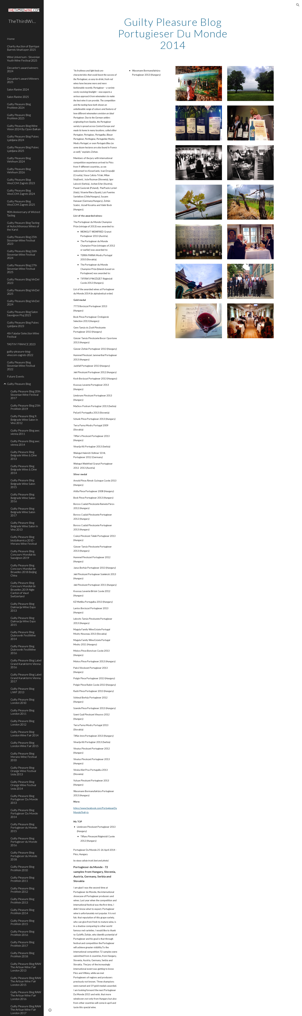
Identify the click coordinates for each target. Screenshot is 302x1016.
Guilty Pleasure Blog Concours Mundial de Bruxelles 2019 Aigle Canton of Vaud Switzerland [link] (23, 589)
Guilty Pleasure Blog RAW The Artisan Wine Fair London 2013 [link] (25, 967)
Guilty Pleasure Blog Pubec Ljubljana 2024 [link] (23, 138)
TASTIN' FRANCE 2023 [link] (21, 344)
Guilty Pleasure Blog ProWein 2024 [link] (19, 105)
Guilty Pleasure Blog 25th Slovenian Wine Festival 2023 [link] (22, 240)
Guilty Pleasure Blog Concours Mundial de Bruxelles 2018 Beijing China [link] (23, 570)
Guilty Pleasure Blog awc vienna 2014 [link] (25, 442)
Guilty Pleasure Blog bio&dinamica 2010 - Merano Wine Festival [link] (23, 540)
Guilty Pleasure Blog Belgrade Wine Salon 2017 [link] (22, 512)
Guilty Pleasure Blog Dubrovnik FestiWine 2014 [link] (23, 635)
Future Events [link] (15, 376)
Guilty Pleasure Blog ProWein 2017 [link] (22, 943)
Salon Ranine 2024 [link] (18, 89)
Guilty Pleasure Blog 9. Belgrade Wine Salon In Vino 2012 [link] (24, 419)
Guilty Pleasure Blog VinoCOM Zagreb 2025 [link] (21, 202)
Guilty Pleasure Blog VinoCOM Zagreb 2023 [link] (21, 181)
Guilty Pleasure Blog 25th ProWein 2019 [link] (25, 407)
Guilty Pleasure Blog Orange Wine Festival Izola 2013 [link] (23, 771)
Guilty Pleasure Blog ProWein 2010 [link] (22, 868)
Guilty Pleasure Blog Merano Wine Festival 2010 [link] (23, 757)
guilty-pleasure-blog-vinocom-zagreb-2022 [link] (20, 353)
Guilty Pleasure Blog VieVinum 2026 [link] (19, 170)
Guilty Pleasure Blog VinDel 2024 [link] (23, 302)
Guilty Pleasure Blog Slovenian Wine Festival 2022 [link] (21, 366)
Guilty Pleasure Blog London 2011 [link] (22, 712)
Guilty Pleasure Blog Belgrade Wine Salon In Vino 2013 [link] (24, 526)
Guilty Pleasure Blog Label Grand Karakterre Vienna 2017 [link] (25, 678)
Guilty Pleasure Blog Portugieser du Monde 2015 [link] (23, 827)
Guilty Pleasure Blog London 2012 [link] (22, 722)
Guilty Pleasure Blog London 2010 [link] (22, 701)
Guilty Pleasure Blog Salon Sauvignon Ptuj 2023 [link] (22, 313)
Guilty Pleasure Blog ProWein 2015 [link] (22, 922)
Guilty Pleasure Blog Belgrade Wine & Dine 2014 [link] (23, 469)
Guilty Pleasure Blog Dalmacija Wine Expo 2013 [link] (23, 607)
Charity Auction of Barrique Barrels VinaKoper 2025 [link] (23, 48)
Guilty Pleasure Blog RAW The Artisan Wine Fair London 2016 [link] (25, 995)
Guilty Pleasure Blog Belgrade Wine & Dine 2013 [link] (23, 455)
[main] (172, 33)
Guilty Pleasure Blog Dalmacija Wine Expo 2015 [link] (23, 621)
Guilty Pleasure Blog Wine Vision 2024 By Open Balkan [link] (24, 127)
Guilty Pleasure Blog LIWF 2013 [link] (22, 690)
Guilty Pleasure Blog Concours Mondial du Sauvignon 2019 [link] (23, 554)
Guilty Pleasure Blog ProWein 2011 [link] (22, 879)
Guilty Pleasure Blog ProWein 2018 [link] (22, 954)
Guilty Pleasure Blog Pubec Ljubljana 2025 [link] (23, 149)
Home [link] (11, 38)
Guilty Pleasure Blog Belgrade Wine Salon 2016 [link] (22, 498)
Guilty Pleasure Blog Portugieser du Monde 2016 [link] (23, 842)
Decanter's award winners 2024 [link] (22, 69)
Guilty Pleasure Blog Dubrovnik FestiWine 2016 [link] (23, 649)
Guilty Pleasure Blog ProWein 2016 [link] (22, 933)
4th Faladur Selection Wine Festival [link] (23, 335)
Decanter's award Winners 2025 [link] (23, 80)
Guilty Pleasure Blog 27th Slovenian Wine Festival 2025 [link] (22, 268)
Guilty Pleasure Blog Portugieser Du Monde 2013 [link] (24, 799)
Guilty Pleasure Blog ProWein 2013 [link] (22, 900)
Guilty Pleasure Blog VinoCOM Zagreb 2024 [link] (21, 192)
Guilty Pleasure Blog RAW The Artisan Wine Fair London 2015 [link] (25, 981)
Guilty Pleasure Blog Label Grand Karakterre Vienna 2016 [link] (25, 664)
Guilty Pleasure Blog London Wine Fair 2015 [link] (24, 744)
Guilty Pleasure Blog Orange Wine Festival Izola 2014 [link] (23, 785)
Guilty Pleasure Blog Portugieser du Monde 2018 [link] (23, 856)
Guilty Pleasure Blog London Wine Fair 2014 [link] (24, 733)
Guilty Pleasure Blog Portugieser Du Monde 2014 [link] (24, 813)
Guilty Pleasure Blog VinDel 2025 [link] (23, 291)
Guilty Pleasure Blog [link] (19, 383)
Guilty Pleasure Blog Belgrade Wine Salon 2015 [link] (22, 483)
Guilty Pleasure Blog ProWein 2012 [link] (22, 890)
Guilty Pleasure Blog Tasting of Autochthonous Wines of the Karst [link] (23, 226)
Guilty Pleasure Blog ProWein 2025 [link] (19, 116)
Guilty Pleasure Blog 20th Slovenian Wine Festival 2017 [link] (25, 395)
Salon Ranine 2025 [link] (18, 96)
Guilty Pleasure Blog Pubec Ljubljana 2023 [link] (23, 324)
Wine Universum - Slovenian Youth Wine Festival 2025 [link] (23, 58)
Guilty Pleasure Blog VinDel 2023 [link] (23, 281)
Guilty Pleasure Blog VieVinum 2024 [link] (19, 159)
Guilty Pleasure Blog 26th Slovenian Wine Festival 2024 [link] (22, 254)
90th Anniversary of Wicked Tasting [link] (23, 213)
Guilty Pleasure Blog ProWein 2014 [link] (22, 911)
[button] (298, 5)
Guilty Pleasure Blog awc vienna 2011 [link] (25, 432)
